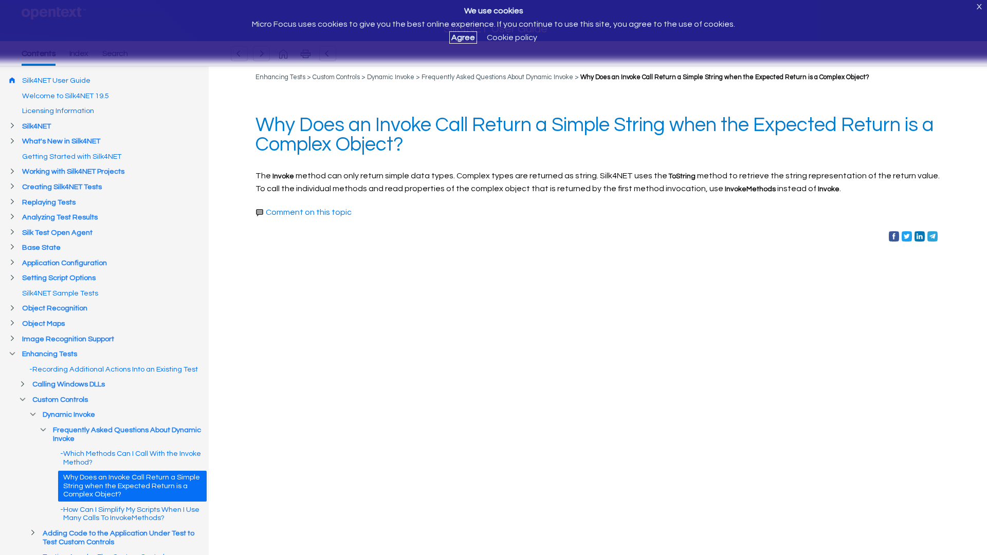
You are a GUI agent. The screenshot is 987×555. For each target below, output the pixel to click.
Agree (463, 37)
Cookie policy (512, 37)
